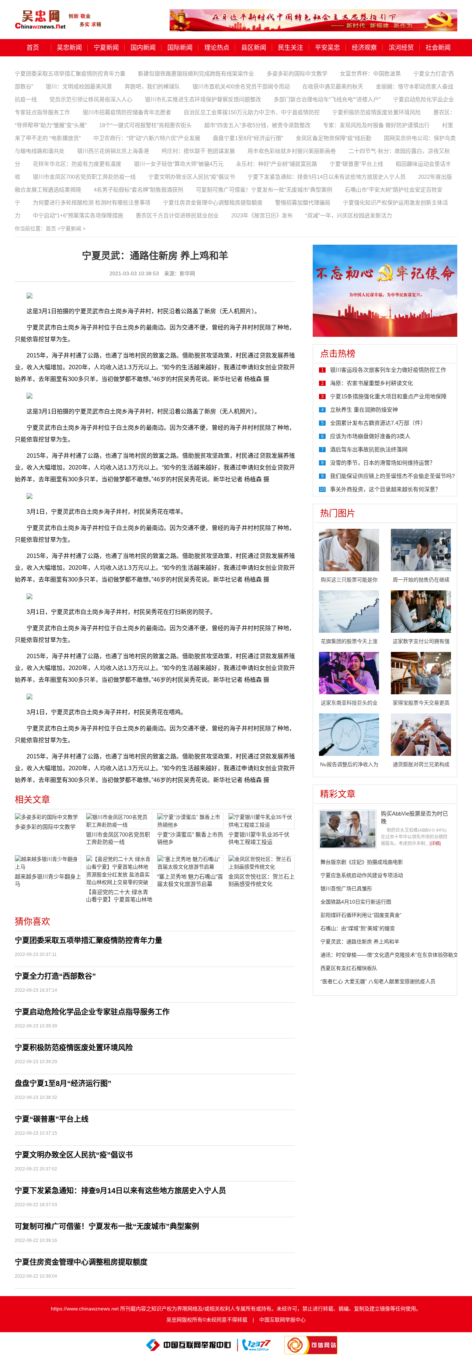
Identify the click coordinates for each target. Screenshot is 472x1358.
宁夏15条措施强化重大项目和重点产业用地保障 (388, 396)
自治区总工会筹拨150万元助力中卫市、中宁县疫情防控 (252, 112)
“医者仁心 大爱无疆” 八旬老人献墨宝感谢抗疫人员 (377, 981)
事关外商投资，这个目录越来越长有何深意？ (385, 489)
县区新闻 (253, 47)
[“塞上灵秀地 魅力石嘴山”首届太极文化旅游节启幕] (190, 863)
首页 (33, 47)
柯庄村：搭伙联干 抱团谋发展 (198, 151)
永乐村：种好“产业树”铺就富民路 (276, 164)
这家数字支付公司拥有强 (421, 641)
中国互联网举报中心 (282, 1320)
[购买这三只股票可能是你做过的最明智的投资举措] (349, 549)
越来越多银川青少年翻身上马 (48, 880)
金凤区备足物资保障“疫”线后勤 (333, 138)
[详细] (435, 843)
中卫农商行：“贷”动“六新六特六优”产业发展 (146, 138)
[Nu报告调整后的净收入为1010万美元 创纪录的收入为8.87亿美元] (349, 734)
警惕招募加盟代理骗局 (302, 202)
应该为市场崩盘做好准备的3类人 (370, 436)
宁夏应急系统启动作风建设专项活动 (361, 875)
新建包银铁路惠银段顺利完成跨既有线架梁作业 (196, 73)
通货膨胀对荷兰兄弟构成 (421, 764)
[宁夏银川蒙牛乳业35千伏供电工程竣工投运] (261, 821)
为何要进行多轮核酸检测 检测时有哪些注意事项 (91, 202)
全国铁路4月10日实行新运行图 (355, 902)
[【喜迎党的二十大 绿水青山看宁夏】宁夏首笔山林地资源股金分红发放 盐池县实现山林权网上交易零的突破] (119, 871)
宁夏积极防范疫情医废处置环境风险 (376, 112)
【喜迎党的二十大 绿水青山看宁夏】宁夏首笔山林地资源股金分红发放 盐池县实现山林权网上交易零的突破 (119, 896)
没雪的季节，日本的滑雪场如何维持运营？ (382, 463)
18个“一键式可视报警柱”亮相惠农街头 (145, 125)
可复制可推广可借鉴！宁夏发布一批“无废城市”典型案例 (264, 189)
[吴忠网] (59, 14)
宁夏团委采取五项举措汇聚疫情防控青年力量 (70, 73)
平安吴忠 (327, 47)
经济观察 (364, 47)
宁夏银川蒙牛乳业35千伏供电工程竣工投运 (258, 838)
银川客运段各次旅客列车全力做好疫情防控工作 (388, 370)
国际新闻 (179, 47)
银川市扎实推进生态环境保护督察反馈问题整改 (203, 99)
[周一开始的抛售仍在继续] (421, 549)
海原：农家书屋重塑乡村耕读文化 (371, 383)
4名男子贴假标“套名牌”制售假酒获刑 (138, 189)
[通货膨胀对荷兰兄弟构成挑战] (421, 734)
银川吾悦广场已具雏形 (346, 888)
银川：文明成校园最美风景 (79, 86)
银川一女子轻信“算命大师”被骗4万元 (178, 164)
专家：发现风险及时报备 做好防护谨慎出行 (376, 125)
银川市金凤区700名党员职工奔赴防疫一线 (84, 177)
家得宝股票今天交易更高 (421, 703)
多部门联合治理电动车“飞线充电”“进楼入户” (327, 99)
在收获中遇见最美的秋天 (332, 86)
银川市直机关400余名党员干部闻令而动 (241, 86)
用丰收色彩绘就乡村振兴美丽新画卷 (291, 151)
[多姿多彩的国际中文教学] (48, 817)
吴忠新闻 (69, 47)
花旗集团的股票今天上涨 (349, 641)
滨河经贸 (401, 47)
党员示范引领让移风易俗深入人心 (90, 99)
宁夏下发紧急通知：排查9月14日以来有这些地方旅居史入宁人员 (326, 177)
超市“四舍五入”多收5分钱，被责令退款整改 (257, 125)
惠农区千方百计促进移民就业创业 (177, 215)
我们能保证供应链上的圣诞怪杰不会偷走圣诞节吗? (392, 476)
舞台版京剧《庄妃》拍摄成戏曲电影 (361, 862)
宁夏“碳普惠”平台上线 (356, 164)
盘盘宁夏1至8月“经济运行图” (248, 138)
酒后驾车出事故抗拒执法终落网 (368, 449)
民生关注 (290, 47)
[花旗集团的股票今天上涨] (349, 611)
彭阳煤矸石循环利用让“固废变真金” (361, 915)
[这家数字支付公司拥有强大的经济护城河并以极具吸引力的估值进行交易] (421, 611)
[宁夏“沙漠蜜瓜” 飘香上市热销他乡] (190, 821)
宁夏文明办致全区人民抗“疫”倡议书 (191, 177)
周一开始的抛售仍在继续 (421, 580)
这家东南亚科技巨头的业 (349, 703)
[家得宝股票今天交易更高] (421, 672)
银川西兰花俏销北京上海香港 (113, 151)
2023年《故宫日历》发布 (262, 215)
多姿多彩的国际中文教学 (297, 73)
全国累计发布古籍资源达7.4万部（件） (378, 423)
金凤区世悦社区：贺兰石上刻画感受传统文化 (261, 880)
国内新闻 (143, 47)
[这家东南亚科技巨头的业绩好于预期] (349, 672)
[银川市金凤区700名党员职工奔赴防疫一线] (119, 821)
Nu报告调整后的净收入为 (349, 764)
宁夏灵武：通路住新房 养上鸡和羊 (359, 942)
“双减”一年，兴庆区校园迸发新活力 (348, 215)
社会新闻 (438, 47)
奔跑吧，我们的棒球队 (152, 86)
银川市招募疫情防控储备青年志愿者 (127, 112)
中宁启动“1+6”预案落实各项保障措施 (78, 215)
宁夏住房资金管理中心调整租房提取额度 (213, 202)
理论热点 (216, 47)
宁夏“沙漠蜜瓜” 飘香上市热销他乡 (190, 838)
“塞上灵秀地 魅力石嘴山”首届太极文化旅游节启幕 (190, 880)
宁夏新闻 (106, 47)
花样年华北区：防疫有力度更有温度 (77, 164)
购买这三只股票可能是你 (349, 580)
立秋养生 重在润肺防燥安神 (364, 409)
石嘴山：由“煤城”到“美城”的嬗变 (357, 928)
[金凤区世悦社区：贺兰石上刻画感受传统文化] (261, 863)
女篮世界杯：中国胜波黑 (370, 73)
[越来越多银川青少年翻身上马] (48, 863)
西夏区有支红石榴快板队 (348, 968)
